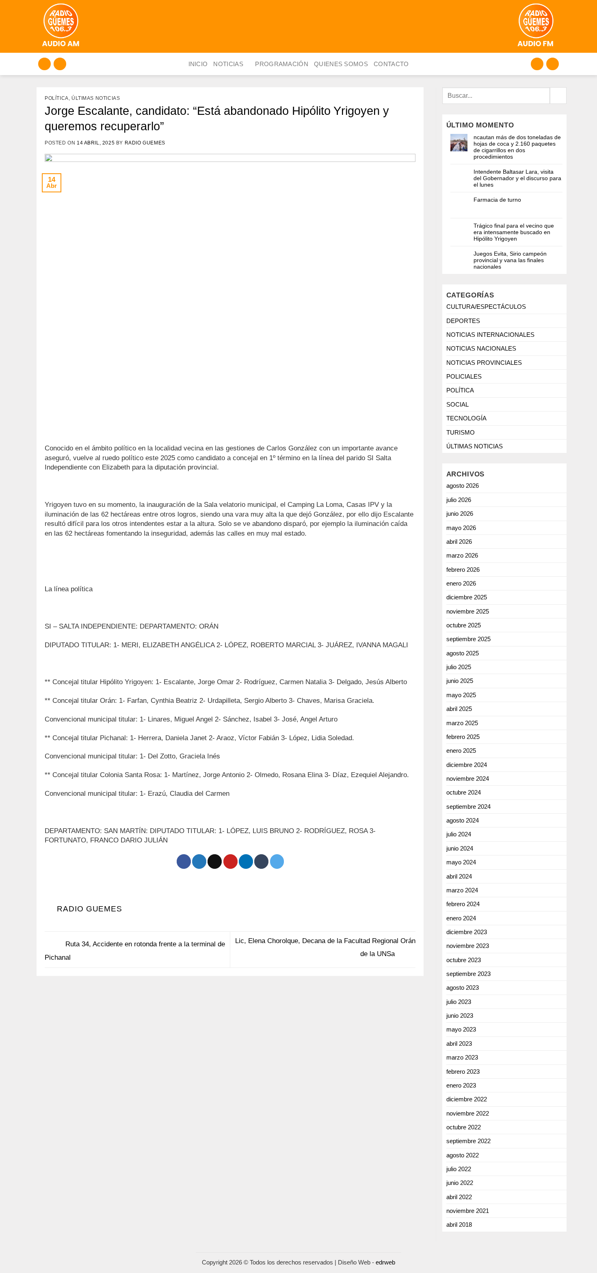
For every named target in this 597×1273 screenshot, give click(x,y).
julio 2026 (458, 499)
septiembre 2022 (468, 1140)
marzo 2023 (462, 1057)
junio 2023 (459, 1015)
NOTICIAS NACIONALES (481, 348)
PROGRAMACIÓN (281, 63)
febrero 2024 (463, 903)
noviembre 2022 (467, 1113)
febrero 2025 (463, 736)
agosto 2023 (462, 987)
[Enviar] (558, 95)
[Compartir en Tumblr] (261, 861)
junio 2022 (459, 1182)
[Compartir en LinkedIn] (246, 861)
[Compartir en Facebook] (184, 861)
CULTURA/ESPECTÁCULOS (486, 306)
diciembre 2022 (466, 1099)
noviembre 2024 (467, 778)
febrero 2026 (463, 569)
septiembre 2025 (468, 638)
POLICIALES (464, 376)
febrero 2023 (463, 1071)
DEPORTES (463, 320)
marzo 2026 (462, 555)
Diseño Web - (366, 1262)
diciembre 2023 (466, 931)
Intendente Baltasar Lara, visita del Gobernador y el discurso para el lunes (517, 178)
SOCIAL (457, 404)
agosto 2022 (462, 1155)
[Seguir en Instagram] (44, 64)
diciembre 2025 (466, 597)
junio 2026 (459, 513)
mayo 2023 (461, 1029)
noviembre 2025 (467, 611)
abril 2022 (459, 1196)
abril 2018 (459, 1224)
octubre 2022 (463, 1127)
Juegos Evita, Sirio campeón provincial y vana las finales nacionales (510, 260)
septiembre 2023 (468, 973)
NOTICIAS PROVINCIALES (484, 362)
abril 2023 (459, 1043)
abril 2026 (459, 541)
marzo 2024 (462, 890)
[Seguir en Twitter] (60, 64)
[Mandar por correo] (215, 861)
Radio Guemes (145, 143)
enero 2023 (461, 1085)
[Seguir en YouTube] (552, 64)
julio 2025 (458, 666)
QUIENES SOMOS (341, 63)
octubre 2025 (463, 625)
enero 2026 (461, 583)
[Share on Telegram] (277, 861)
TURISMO (460, 432)
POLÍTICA (57, 98)
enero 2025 (461, 750)
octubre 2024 (463, 792)
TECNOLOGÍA (466, 418)
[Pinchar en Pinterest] (230, 861)
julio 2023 (458, 1001)
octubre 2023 (463, 959)
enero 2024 (461, 918)
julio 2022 (458, 1168)
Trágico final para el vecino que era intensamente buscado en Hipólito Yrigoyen (514, 232)
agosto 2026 (462, 485)
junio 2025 (459, 680)
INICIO (198, 63)
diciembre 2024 (466, 764)
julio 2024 (458, 834)
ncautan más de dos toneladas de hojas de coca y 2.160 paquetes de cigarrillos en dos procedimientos (517, 147)
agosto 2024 (462, 820)
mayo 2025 (461, 694)
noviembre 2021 (467, 1210)
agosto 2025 (462, 653)
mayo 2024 (461, 862)
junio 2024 (459, 848)
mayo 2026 (461, 527)
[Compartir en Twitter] (199, 861)
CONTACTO (391, 63)
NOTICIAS (228, 63)
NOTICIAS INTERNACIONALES (490, 334)
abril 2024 (459, 876)
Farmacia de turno (497, 199)
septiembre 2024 (468, 806)
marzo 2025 (462, 722)
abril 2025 (459, 708)
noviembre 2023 (467, 945)
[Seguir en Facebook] (537, 64)
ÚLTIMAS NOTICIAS (95, 98)
